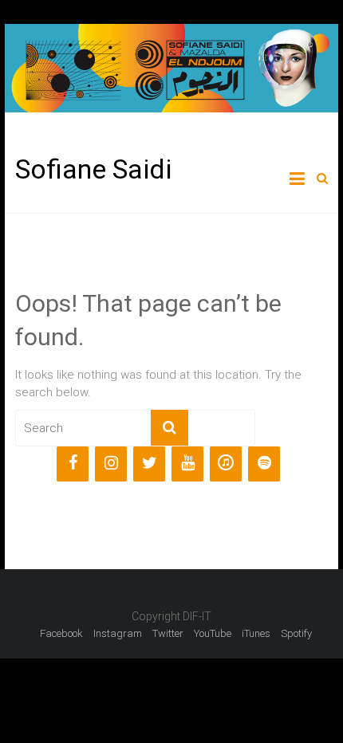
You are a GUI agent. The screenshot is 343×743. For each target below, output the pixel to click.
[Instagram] (111, 464)
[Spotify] (264, 464)
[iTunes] (226, 464)
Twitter (167, 633)
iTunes (256, 633)
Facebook (61, 633)
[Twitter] (149, 464)
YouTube (212, 633)
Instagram (117, 633)
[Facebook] (73, 464)
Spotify (296, 633)
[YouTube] (187, 464)
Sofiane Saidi (93, 169)
